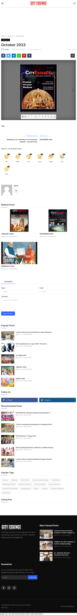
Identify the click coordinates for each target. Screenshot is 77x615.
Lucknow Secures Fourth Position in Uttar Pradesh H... (34, 332)
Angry (51, 162)
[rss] (14, 587)
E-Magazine (10, 36)
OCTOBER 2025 (21, 355)
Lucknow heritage (39, 484)
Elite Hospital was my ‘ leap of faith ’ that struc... (32, 344)
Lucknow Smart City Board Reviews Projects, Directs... (34, 459)
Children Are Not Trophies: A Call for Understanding (64, 543)
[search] (74, 3)
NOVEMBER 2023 (46, 139)
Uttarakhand (6, 493)
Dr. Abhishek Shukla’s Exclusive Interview (62, 554)
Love (28, 162)
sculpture (44, 488)
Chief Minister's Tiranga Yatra (26, 436)
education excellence (57, 488)
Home (3, 36)
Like (6, 162)
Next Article (44, 136)
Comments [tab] (8, 281)
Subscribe (32, 577)
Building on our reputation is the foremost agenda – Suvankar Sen (22, 141)
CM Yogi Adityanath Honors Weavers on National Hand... (35, 447)
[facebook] (3, 587)
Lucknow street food (25, 484)
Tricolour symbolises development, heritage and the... (34, 424)
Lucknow (5, 480)
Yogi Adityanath (26, 488)
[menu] (2, 3)
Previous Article (31, 136)
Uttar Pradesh (25, 480)
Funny (40, 162)
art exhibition (56, 480)
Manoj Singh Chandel (9, 484)
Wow (6, 174)
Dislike (17, 162)
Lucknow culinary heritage (40, 480)
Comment (4, 296)
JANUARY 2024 (7, 234)
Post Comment (8, 313)
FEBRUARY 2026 (7, 266)
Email (41, 288)
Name (3, 288)
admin (16, 186)
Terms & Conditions (67, 606)
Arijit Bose (14, 480)
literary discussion (54, 484)
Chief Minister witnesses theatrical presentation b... (33, 413)
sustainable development (10, 488)
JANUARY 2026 (21, 367)
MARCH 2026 (20, 378)
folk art (36, 488)
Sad (62, 162)
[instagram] (9, 587)
